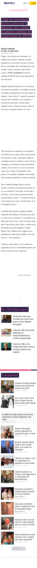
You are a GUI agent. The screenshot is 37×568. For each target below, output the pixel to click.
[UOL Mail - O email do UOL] (24, 3)
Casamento (18, 10)
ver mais (17, 548)
